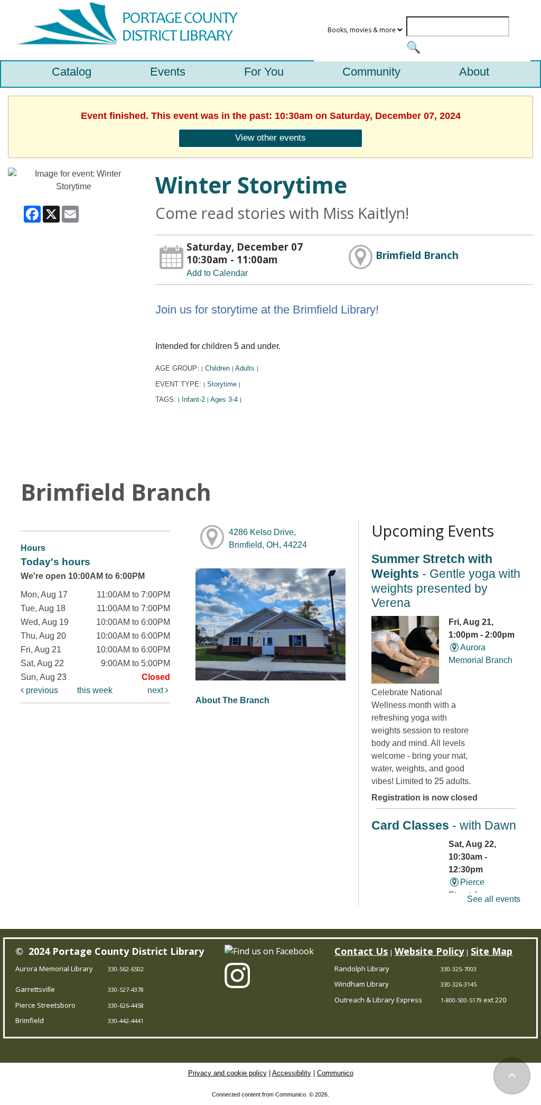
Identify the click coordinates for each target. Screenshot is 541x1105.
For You (264, 71)
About (474, 71)
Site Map (491, 951)
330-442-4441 (126, 1021)
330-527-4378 (126, 989)
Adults (245, 368)
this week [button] (95, 690)
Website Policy (429, 951)
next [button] (156, 690)
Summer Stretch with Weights (445, 581)
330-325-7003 (459, 969)
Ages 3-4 (224, 399)
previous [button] (41, 690)
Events (167, 71)
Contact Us (361, 951)
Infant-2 (193, 399)
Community (371, 71)
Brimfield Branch (417, 255)
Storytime (222, 384)
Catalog (71, 71)
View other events (270, 137)
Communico (335, 1073)
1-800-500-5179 (461, 1000)
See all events (493, 899)
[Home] (124, 30)
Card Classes (443, 825)
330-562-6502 (126, 969)
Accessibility (291, 1073)
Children (217, 368)
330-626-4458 (126, 1005)
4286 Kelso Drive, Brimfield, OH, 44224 (268, 538)
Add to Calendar (217, 273)
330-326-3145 (459, 984)
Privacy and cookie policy (227, 1073)
